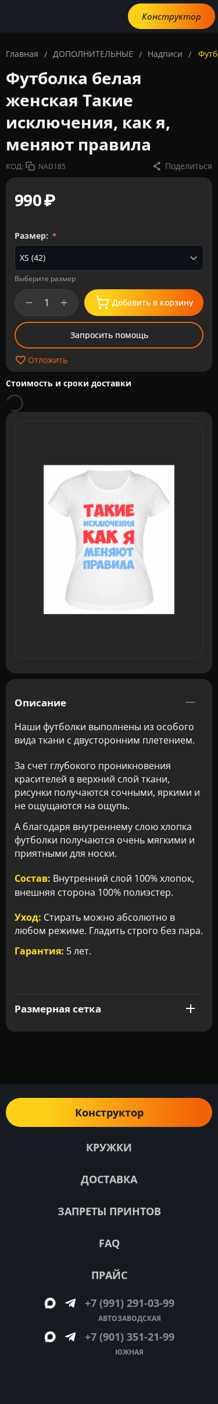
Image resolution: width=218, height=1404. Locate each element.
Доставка (109, 1179)
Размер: (33, 235)
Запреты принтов (109, 1211)
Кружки (109, 1147)
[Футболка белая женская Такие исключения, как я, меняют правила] (109, 540)
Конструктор (171, 16)
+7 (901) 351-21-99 (129, 1337)
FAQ (109, 1243)
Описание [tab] (40, 702)
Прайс (109, 1275)
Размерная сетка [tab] (58, 1008)
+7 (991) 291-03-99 (129, 1303)
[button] (182, 166)
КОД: (14, 166)
